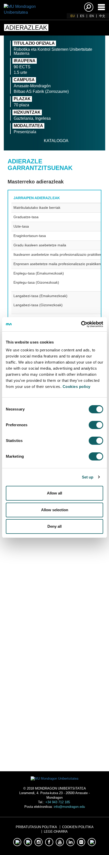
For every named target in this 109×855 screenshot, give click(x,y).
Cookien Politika (78, 827)
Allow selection (54, 510)
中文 (102, 16)
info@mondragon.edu (69, 807)
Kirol (54, 685)
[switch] (96, 425)
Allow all (54, 493)
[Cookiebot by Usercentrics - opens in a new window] (81, 324)
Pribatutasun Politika (36, 827)
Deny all (54, 526)
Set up (88, 477)
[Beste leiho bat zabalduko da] (38, 622)
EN (91, 16)
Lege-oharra (56, 831)
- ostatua (54, 732)
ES (82, 16)
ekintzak (54, 707)
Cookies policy (76, 386)
